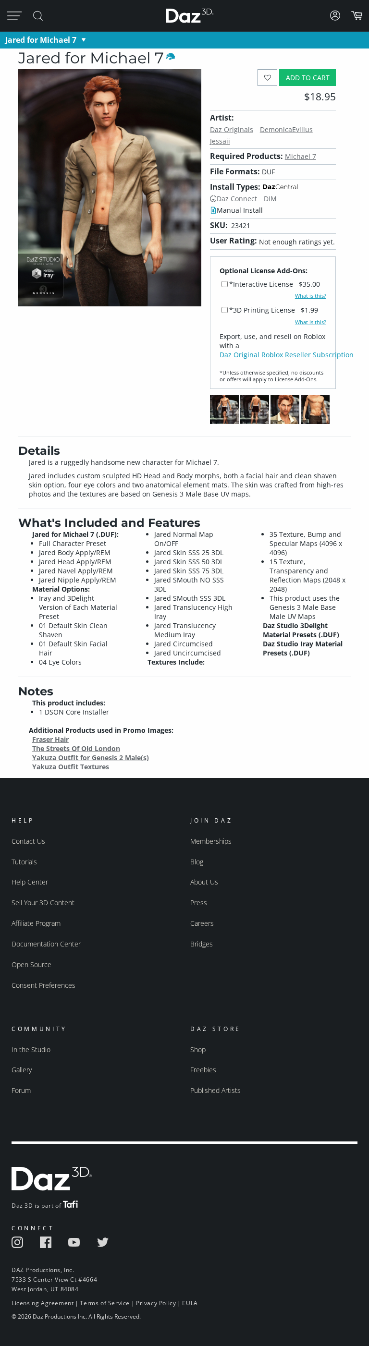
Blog (196, 861)
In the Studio (31, 1049)
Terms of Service (105, 1303)
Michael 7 (300, 156)
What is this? (310, 295)
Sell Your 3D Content (43, 902)
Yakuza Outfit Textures (70, 766)
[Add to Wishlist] (267, 77)
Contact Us (28, 841)
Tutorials (24, 861)
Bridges (201, 943)
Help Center (30, 881)
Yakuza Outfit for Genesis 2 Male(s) (90, 757)
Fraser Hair (50, 739)
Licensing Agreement (43, 1303)
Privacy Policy (156, 1303)
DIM (270, 198)
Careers (202, 923)
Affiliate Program (36, 923)
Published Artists (215, 1090)
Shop (198, 1049)
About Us (204, 881)
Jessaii (220, 141)
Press (198, 902)
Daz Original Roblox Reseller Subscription (287, 354)
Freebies (203, 1069)
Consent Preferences (43, 985)
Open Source (31, 964)
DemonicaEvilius (286, 129)
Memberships (211, 841)
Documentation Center (46, 943)
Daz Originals (231, 129)
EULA (189, 1303)
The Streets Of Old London (76, 748)
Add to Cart (308, 77)
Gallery (22, 1069)
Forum (21, 1090)
